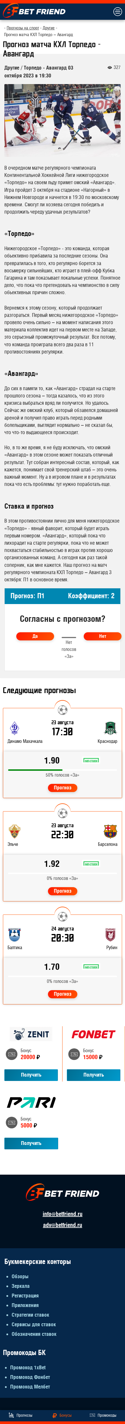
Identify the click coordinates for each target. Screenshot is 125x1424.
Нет (102, 636)
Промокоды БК (24, 1353)
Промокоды (107, 1415)
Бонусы (66, 1415)
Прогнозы (24, 1415)
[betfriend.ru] (34, 10)
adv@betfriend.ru (62, 1225)
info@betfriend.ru (63, 1214)
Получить (31, 1075)
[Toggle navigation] (117, 11)
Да (35, 636)
